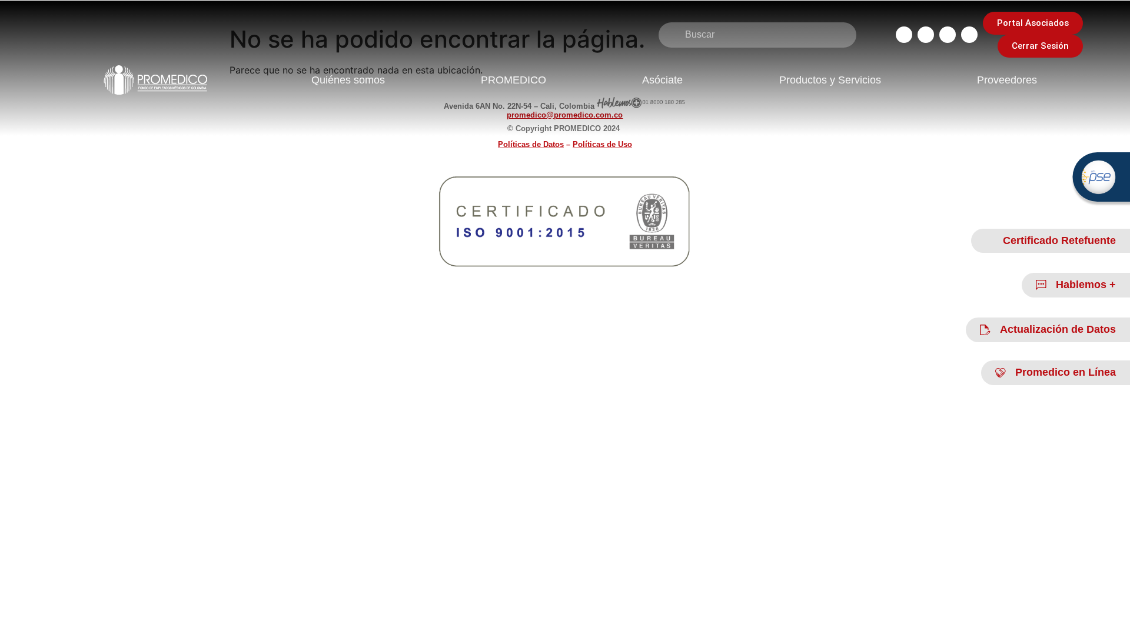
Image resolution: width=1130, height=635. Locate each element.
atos (531, 144)
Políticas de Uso (602, 144)
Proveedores (1007, 80)
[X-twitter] (947, 34)
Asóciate (662, 80)
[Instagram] (926, 34)
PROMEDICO (513, 80)
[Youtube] (969, 34)
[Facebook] (904, 34)
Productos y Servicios (830, 80)
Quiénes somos (348, 80)
